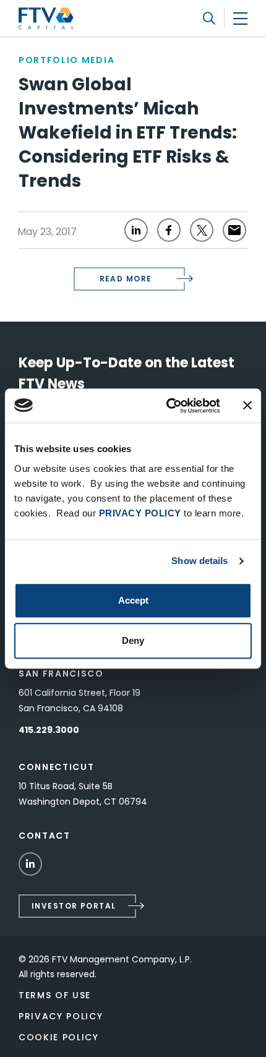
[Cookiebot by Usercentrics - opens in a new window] (167, 406)
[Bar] (240, 18)
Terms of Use (55, 995)
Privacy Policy (61, 1016)
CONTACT (45, 835)
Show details (199, 560)
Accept (133, 600)
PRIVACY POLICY (140, 513)
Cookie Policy (59, 1037)
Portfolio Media (66, 60)
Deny (133, 640)
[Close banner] (247, 405)
